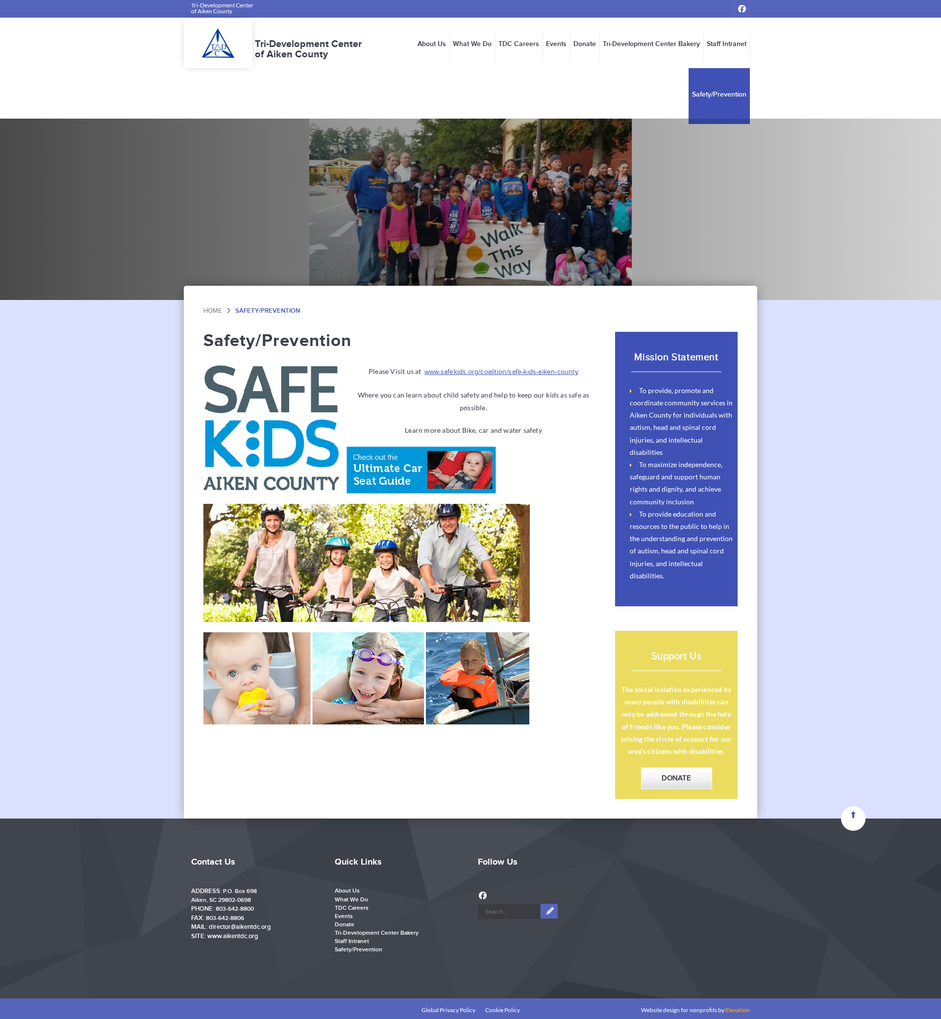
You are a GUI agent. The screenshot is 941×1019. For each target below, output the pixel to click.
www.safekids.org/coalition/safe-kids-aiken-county (501, 372)
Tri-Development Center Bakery (651, 44)
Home (212, 311)
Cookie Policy (502, 1010)
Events (556, 44)
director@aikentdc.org (240, 927)
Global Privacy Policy (448, 1010)
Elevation (737, 1010)
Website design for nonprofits (679, 1010)
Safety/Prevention (719, 95)
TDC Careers (518, 44)
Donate (584, 44)
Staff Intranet (726, 44)
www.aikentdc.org (232, 936)
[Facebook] (742, 9)
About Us (432, 44)
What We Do (472, 44)
